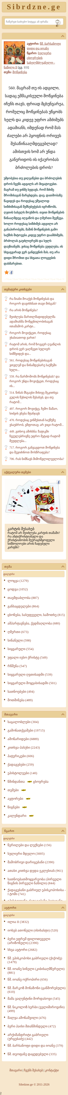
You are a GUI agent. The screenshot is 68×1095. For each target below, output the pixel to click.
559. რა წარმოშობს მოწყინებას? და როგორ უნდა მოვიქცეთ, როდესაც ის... (34, 381)
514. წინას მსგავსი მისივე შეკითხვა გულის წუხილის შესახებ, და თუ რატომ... (33, 397)
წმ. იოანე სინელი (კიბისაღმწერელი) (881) (36, 970)
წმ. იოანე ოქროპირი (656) (28, 979)
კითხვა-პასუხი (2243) (24, 747)
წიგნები (15, 807)
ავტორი (10, 907)
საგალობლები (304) (23, 722)
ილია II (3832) (18, 922)
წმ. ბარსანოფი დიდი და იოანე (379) (35, 1045)
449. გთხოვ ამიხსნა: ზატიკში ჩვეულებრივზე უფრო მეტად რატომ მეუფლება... (34, 436)
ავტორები (17, 798)
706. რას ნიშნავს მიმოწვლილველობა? (36, 459)
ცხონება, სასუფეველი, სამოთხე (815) (36, 615)
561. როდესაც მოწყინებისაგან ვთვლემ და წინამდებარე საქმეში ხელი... (32, 365)
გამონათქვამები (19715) (26, 730)
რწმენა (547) (17, 666)
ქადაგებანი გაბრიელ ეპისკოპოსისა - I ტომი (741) (37, 892)
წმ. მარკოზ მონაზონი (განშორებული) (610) (37, 990)
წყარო (9, 831)
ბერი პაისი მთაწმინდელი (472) (32, 1026)
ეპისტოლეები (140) (22, 773)
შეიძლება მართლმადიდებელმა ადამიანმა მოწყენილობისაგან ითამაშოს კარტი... (32, 321)
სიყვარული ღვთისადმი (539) (30, 674)
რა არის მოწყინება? (23, 310)
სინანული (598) (19, 640)
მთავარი (11, 714)
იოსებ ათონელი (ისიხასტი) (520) (33, 930)
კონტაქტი (52, 1070)
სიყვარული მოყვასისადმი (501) (32, 683)
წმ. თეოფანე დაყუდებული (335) (32, 1054)
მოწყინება (19, 72)
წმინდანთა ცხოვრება (28, 781)
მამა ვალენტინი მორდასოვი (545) (34, 998)
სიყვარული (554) (21, 649)
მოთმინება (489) (20, 700)
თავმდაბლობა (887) (23, 598)
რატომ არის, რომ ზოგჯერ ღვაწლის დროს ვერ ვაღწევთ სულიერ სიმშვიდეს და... (35, 349)
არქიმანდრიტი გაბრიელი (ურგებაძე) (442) (28, 1037)
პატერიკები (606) (21, 756)
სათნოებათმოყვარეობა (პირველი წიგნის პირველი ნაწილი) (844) (34, 881)
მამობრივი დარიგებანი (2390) (31, 862)
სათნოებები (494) (21, 691)
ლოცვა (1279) (18, 581)
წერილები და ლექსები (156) (29, 845)
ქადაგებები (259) (21, 764)
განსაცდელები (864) (23, 606)
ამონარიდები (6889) (23, 739)
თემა (8, 566)
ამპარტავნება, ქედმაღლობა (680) (34, 623)
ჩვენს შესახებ (33, 1070)
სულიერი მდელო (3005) (26, 853)
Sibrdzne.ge (34, 6)
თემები (14, 790)
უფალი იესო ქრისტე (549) (27, 657)
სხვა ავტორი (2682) (22, 950)
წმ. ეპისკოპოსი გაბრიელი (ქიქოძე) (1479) (35, 960)
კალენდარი (18, 816)
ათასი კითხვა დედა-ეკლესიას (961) (35, 871)
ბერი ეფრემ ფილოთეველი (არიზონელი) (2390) (29, 941)
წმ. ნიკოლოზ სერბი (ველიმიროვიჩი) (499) (36, 1009)
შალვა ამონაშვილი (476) (27, 1018)
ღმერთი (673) (18, 632)
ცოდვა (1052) (18, 589)
